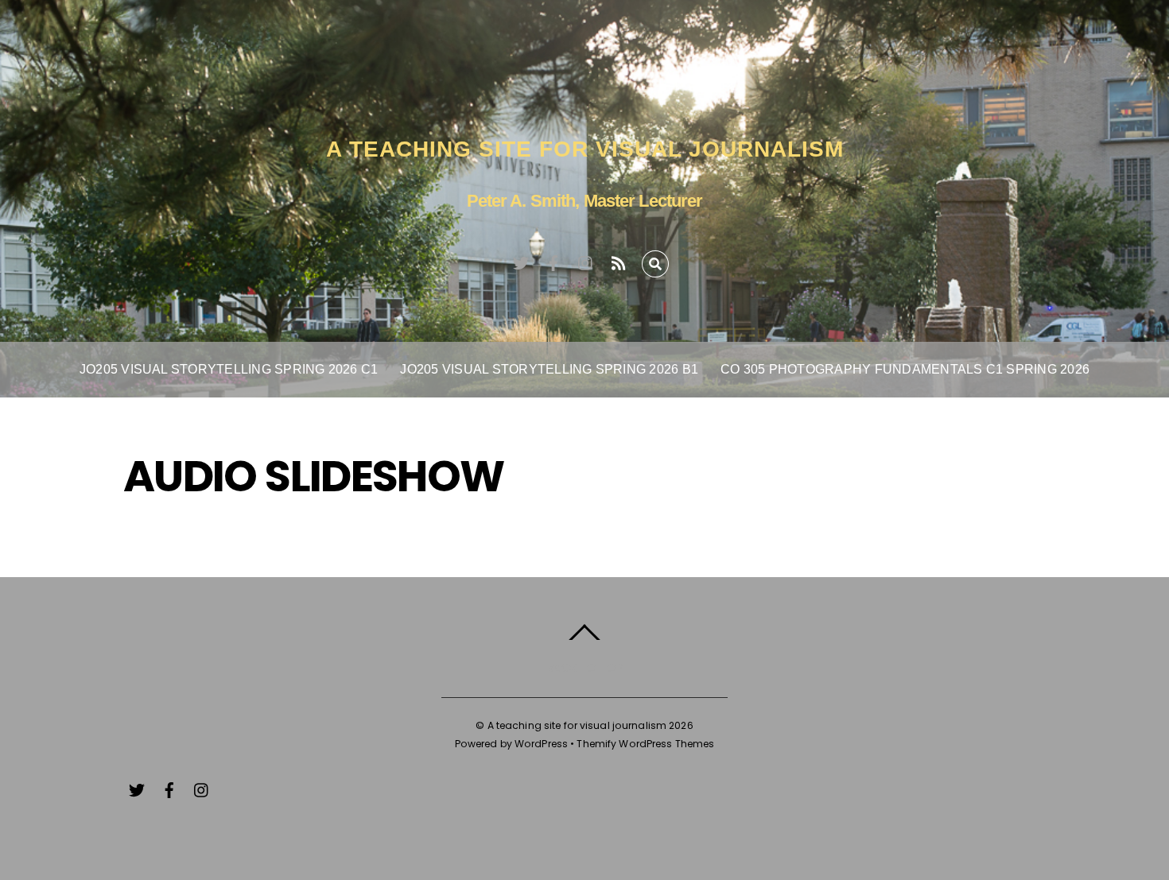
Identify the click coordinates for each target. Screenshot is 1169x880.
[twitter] (520, 260)
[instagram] (586, 260)
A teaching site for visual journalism (577, 725)
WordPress (541, 743)
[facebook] (553, 260)
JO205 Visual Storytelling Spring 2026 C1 (229, 369)
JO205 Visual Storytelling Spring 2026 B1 (549, 369)
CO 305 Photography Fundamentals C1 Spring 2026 (904, 369)
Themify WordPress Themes (645, 743)
